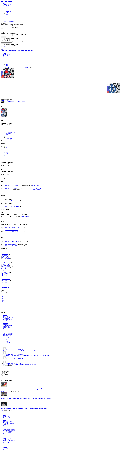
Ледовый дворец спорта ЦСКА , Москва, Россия (14, 101)
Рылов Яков (4, 257)
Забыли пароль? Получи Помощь (8, 29)
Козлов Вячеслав (9, 146)
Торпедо (6, 204)
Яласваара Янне (8, 133)
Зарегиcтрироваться (8, 1)
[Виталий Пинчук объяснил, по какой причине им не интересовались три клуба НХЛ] (4, 405)
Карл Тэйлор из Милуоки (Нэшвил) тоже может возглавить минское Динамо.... (20, 364)
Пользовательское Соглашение (9, 450)
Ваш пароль (15, 27)
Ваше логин (15, 35)
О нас (4, 445)
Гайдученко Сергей (6, 252)
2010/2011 (27, 67)
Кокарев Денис (8, 154)
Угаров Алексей (5, 270)
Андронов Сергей (15, 225)
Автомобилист (8, 200)
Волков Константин (8, 140)
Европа (7, 15)
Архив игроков (8, 185)
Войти (2, 1)
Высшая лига (8, 11)
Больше (2, 367)
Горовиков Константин (10, 132)
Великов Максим (5, 265)
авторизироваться (9, 310)
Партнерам (5, 448)
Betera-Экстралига (7, 4)
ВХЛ (7, 12)
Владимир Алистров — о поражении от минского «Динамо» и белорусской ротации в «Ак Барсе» (27, 389)
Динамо (4, 3)
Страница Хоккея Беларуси (6, 67)
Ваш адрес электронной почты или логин (21, 41)
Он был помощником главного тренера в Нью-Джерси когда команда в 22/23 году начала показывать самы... (26, 350)
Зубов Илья (4, 282)
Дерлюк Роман (5, 260)
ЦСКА (2, 79)
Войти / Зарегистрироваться (9, 21)
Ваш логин (14, 25)
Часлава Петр (5, 255)
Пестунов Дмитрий (9, 139)
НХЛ (4, 7)
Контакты (11, 378)
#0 (10, 292)
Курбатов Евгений (6, 264)
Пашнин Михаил (15, 206)
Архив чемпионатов (20, 67)
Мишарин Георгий (15, 200)
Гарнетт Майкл (5, 254)
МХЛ (7, 13)
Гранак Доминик (5, 263)
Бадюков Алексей (8, 138)
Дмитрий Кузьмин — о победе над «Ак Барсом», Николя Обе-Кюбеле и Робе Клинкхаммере (26, 398)
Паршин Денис (14, 204)
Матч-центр (5, 8)
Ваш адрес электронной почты (19, 34)
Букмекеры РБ (6, 5)
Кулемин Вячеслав (9, 136)
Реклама (5, 449)
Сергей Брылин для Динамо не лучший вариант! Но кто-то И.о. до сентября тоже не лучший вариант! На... (26, 355)
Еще (4, 10)
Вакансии (5, 447)
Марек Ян (4, 275)
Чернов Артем (8, 148)
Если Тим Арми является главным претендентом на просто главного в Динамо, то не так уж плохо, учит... (26, 359)
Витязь (6, 245)
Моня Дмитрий (8, 137)
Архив (14, 67)
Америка (7, 14)
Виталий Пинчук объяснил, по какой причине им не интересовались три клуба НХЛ (24, 408)
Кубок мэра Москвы (5, 391)
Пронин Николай (36, 189)
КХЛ (4, 6)
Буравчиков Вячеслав (6, 266)
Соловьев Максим (6, 258)
